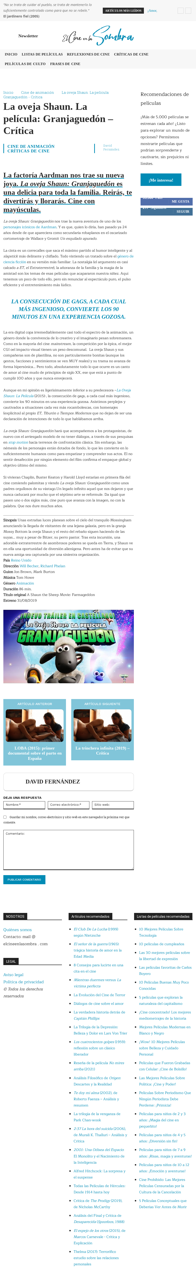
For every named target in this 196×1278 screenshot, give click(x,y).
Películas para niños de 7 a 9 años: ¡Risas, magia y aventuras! (165, 1153)
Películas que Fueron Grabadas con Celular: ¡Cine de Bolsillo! (164, 1066)
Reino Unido (21, 560)
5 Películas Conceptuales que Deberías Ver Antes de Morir (163, 1204)
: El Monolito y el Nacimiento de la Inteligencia (99, 1156)
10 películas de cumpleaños (161, 944)
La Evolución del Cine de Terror (99, 995)
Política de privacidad (23, 981)
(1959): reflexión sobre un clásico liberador (100, 1048)
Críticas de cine (28, 151)
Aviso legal (13, 974)
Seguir (183, 211)
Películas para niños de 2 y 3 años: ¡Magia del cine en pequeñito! (162, 1120)
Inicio (8, 92)
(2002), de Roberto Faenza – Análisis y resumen (96, 1099)
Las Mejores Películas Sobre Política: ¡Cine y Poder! (162, 1081)
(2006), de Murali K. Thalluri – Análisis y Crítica (100, 1135)
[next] (188, 11)
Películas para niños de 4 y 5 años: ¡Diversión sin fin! (162, 1138)
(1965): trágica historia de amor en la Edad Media (98, 950)
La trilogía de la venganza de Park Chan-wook (97, 1117)
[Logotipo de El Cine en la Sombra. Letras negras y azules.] (98, 35)
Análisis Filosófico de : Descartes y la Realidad (97, 1081)
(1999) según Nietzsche (96, 932)
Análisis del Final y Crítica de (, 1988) (99, 1219)
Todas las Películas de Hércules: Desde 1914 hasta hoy (99, 1189)
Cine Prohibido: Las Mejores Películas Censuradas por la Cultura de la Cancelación (162, 1186)
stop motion (18, 442)
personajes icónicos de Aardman (29, 227)
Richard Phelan (52, 566)
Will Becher (29, 566)
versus (97, 983)
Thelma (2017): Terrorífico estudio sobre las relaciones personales (96, 1258)
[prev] (181, 11)
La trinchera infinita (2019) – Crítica (103, 751)
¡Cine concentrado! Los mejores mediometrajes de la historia (165, 1015)
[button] (188, 35)
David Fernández (111, 147)
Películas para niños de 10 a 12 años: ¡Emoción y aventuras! (164, 1168)
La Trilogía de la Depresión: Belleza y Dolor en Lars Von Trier (100, 1030)
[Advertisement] (167, 251)
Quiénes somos (17, 929)
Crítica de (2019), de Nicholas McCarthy (98, 1204)
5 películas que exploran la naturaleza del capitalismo (161, 1001)
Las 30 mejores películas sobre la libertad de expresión (164, 956)
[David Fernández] (15, 782)
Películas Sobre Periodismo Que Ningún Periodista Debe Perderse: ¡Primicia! (165, 1099)
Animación (25, 583)
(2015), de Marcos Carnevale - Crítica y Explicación (99, 1237)
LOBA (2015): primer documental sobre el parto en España (35, 753)
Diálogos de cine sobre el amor (99, 1004)
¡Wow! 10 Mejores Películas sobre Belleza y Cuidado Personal (162, 1048)
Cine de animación (37, 92)
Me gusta (180, 201)
